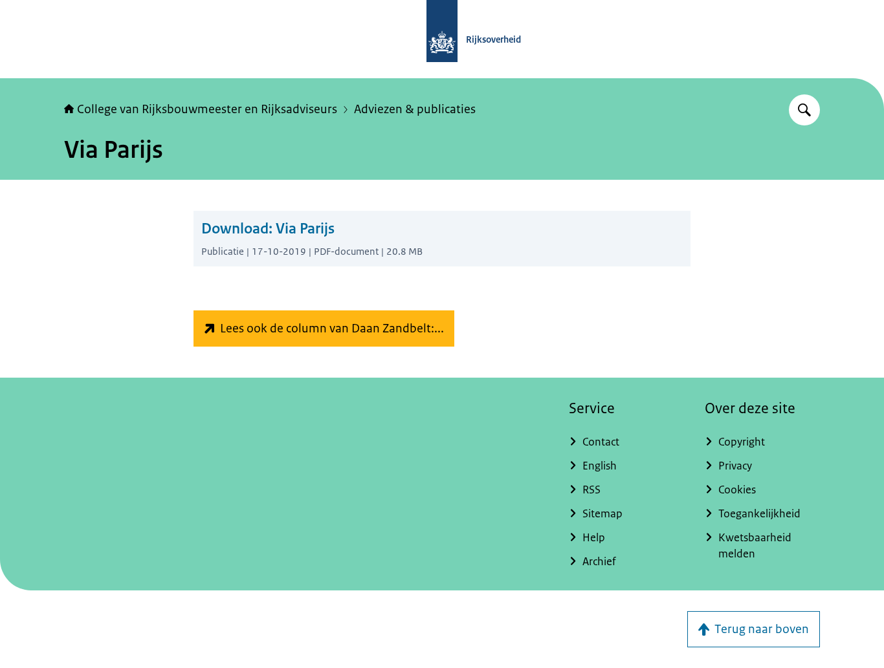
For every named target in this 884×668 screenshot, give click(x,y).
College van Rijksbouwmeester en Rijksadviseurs (207, 109)
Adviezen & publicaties (415, 109)
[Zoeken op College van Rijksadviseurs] (804, 109)
